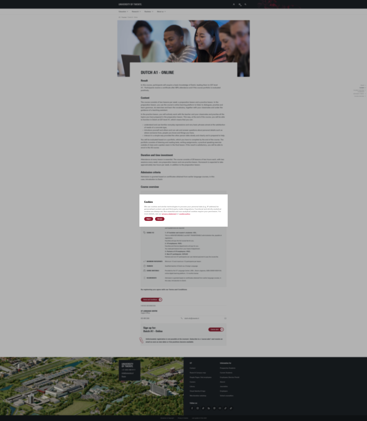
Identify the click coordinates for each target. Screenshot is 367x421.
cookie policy (184, 214)
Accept (159, 219)
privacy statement (169, 214)
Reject (149, 219)
